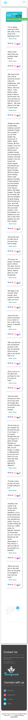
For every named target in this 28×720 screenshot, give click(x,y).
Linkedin (10, 699)
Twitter (9, 704)
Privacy (11, 715)
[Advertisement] (14, 597)
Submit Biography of (18, 19)
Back (19, 16)
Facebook (10, 690)
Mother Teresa (12, 38)
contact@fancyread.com (9, 663)
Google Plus (11, 695)
